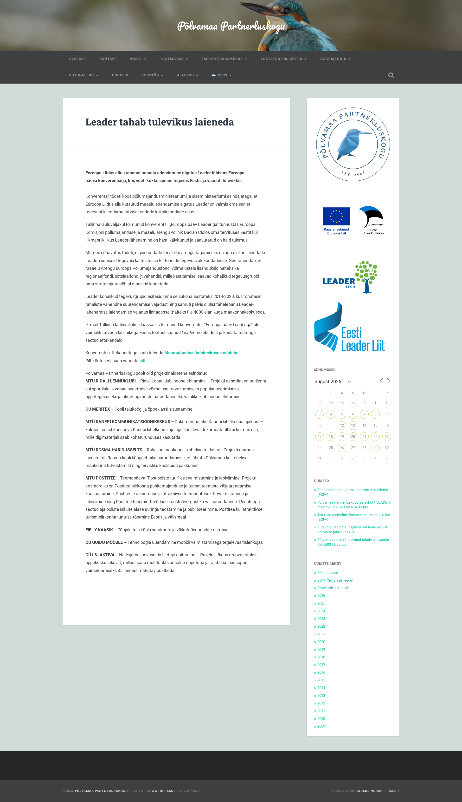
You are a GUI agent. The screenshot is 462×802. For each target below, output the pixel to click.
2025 (321, 603)
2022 (321, 626)
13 (353, 425)
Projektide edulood (332, 588)
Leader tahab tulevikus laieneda (159, 121)
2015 (321, 680)
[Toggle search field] (391, 75)
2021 (321, 634)
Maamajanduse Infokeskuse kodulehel (202, 352)
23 (387, 436)
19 (342, 436)
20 (353, 436)
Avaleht (77, 59)
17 (319, 436)
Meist (136, 59)
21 (364, 436)
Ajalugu (185, 75)
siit (143, 360)
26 (342, 448)
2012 (321, 703)
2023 (321, 619)
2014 (321, 688)
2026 (321, 595)
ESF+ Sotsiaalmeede (222, 59)
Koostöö (150, 75)
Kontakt (108, 59)
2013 (321, 695)
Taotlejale (172, 59)
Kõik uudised (327, 573)
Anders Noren (369, 791)
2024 (321, 611)
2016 (321, 672)
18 (331, 436)
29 (375, 448)
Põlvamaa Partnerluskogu (231, 25)
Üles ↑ (393, 791)
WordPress (162, 791)
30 (353, 403)
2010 (321, 719)
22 (375, 436)
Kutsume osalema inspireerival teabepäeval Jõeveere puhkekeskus (352, 529)
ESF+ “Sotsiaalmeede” (335, 580)
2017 (321, 665)
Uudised (120, 75)
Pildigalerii (81, 75)
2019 (321, 649)
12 (342, 425)
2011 (321, 711)
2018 (321, 657)
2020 (321, 642)
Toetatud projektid (281, 59)
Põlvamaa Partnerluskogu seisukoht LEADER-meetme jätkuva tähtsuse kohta (354, 504)
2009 (321, 726)
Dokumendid (333, 59)
